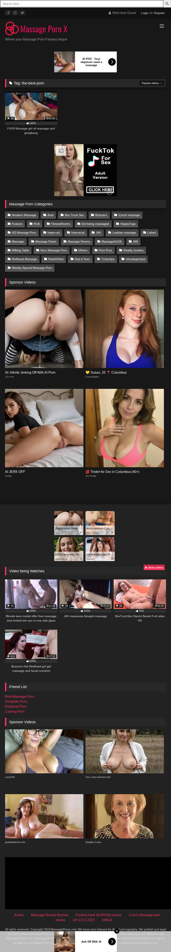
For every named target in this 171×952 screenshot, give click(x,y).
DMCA (107, 920)
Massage (18, 241)
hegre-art (54, 232)
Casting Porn (14, 711)
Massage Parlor (45, 241)
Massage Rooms (79, 241)
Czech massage (129, 215)
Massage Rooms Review (49, 915)
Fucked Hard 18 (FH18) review (98, 915)
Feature (17, 223)
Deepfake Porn (16, 701)
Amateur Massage (24, 215)
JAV (98, 232)
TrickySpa (107, 259)
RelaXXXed (55, 259)
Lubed (151, 232)
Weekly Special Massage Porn (32, 267)
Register (159, 13)
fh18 (37, 223)
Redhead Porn (16, 706)
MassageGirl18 (112, 241)
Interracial (77, 232)
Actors (19, 915)
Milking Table (20, 250)
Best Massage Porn (19, 696)
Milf (135, 241)
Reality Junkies (133, 250)
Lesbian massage (124, 232)
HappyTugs (128, 223)
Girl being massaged (95, 223)
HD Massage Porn (24, 232)
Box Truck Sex (74, 215)
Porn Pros (105, 250)
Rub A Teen (82, 259)
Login (144, 13)
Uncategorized (135, 259)
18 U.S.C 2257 (84, 920)
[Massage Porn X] (85, 29)
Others (82, 250)
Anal (50, 215)
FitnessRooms (60, 223)
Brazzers (101, 215)
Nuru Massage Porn (53, 250)
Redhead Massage (24, 259)
